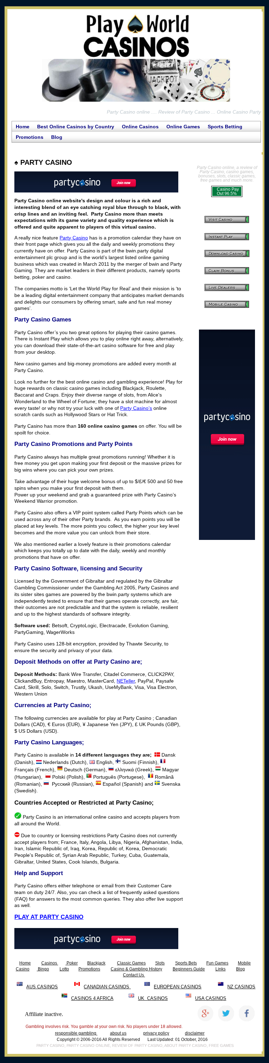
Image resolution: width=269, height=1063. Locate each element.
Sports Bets (186, 963)
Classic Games (131, 963)
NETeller (126, 681)
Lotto (64, 969)
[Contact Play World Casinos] (144, 975)
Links (220, 969)
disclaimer (195, 1033)
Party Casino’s (136, 408)
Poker (71, 963)
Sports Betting (225, 126)
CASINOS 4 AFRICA (92, 998)
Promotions (29, 137)
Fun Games (217, 963)
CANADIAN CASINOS (106, 986)
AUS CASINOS (42, 986)
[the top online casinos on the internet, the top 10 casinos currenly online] (136, 101)
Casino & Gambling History (136, 969)
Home (22, 126)
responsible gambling (76, 1033)
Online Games (183, 126)
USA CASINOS (210, 998)
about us (118, 1033)
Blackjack (96, 963)
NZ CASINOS (241, 986)
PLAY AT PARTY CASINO (48, 917)
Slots (160, 963)
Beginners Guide (189, 969)
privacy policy (156, 1033)
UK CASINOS (153, 998)
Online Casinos (140, 126)
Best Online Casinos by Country (75, 126)
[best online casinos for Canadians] (130, 986)
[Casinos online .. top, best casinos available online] (57, 963)
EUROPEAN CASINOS (177, 986)
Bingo (43, 969)
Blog (56, 137)
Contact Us (133, 975)
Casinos (49, 963)
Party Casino (74, 238)
